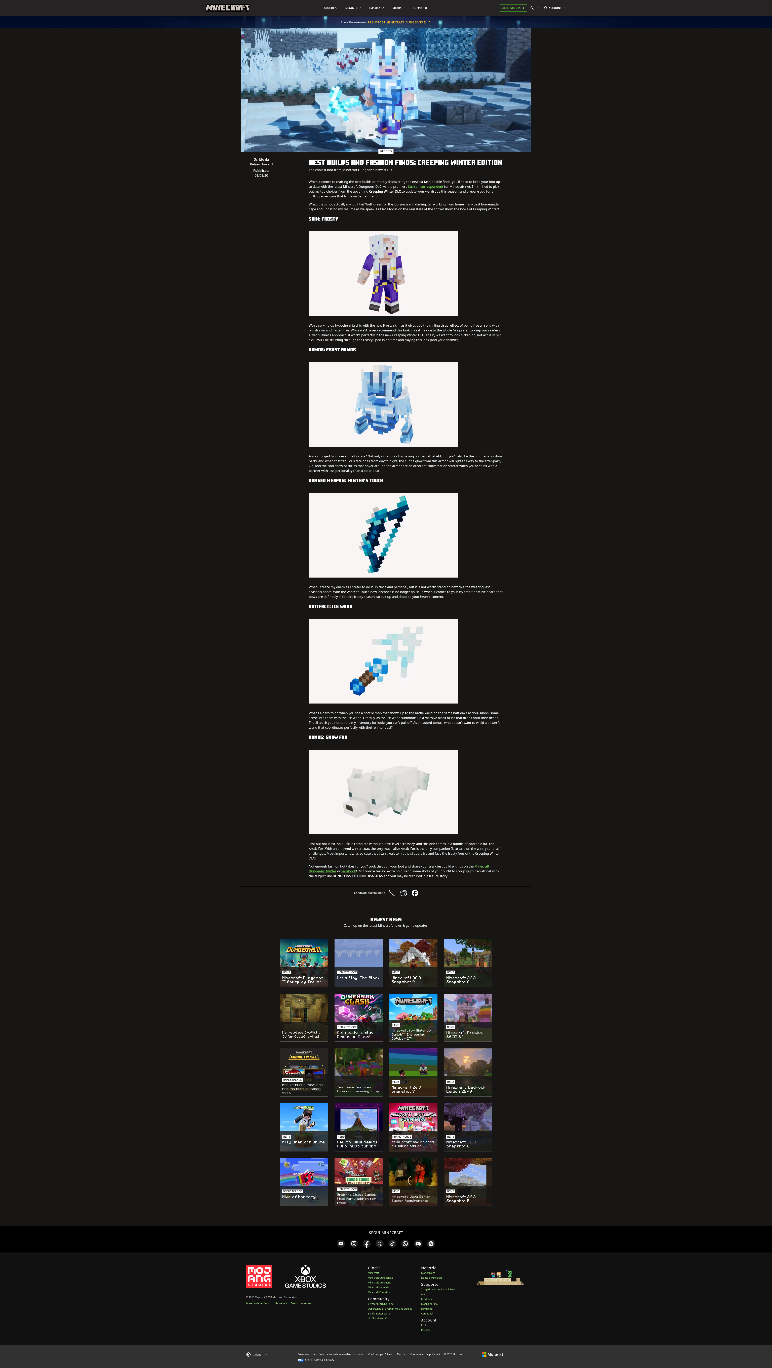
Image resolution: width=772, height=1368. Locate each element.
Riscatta (425, 1330)
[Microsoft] (492, 1354)
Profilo (424, 1325)
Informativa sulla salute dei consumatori (341, 1354)
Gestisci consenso (301, 1303)
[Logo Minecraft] (227, 8)
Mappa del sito (429, 1304)
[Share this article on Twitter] (391, 893)
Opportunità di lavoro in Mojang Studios (390, 1308)
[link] (341, 1244)
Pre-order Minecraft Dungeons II (397, 22)
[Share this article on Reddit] (403, 893)
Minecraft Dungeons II (380, 1277)
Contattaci (427, 1313)
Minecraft (373, 1273)
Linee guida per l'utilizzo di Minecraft (266, 1303)
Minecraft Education (379, 1292)
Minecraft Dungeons (379, 1282)
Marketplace (428, 1273)
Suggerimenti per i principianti (438, 1289)
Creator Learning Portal (381, 1304)
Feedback (426, 1299)
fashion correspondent (425, 186)
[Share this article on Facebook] (415, 893)
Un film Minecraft (377, 1318)
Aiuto (424, 1294)
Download (426, 1308)
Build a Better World (379, 1313)
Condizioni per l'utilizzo (380, 1354)
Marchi (401, 1354)
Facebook (348, 871)
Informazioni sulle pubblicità (424, 1354)
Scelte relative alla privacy (319, 1359)
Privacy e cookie (307, 1354)
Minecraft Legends (378, 1287)
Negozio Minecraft (431, 1277)
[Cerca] (535, 8)
